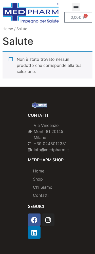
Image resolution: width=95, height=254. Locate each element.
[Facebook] (34, 219)
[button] (76, 7)
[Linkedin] (34, 232)
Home (8, 29)
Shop (38, 179)
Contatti (41, 195)
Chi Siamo (42, 187)
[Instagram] (48, 219)
